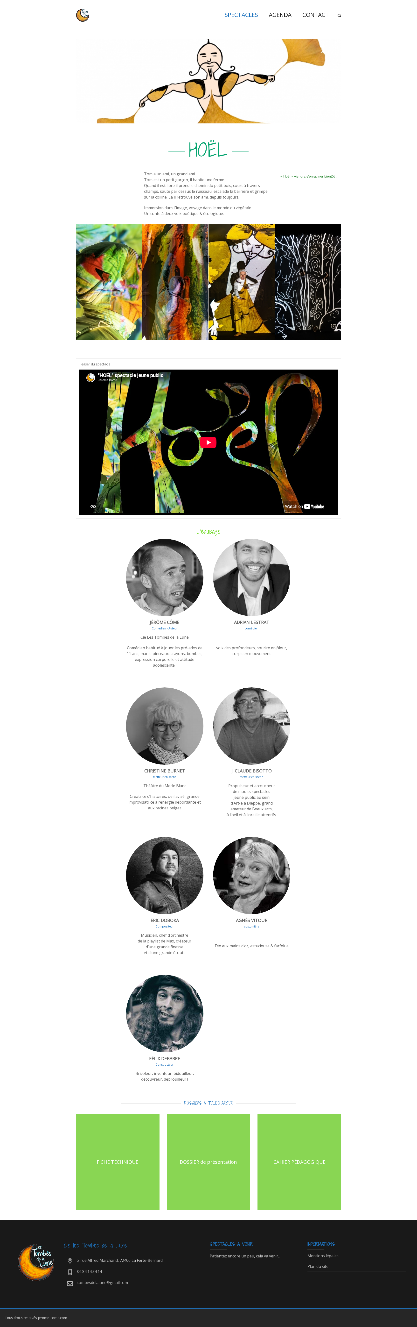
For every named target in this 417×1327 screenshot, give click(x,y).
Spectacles (241, 15)
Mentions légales (323, 1256)
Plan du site (317, 1266)
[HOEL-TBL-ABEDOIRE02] (175, 277)
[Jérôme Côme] (83, 14)
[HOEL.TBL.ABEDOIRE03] (109, 277)
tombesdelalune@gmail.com (102, 1282)
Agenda (280, 15)
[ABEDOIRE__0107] (308, 277)
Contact (315, 15)
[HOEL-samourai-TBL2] (242, 277)
